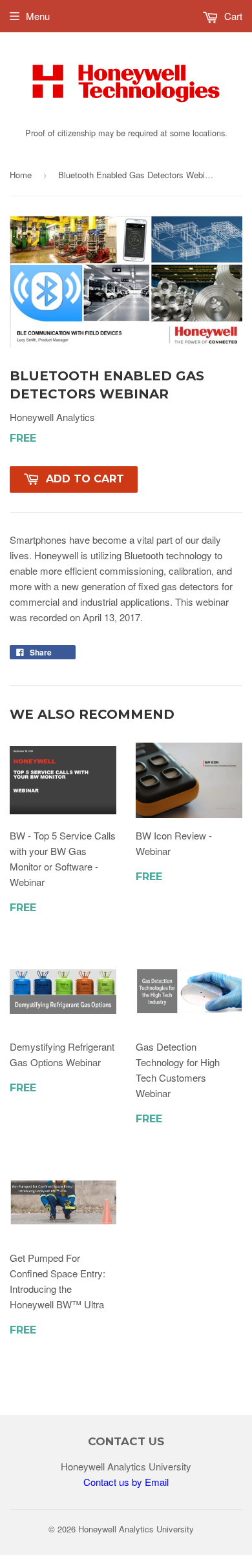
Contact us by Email (126, 1481)
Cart (232, 16)
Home (21, 175)
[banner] (126, 116)
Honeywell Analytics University (136, 1529)
